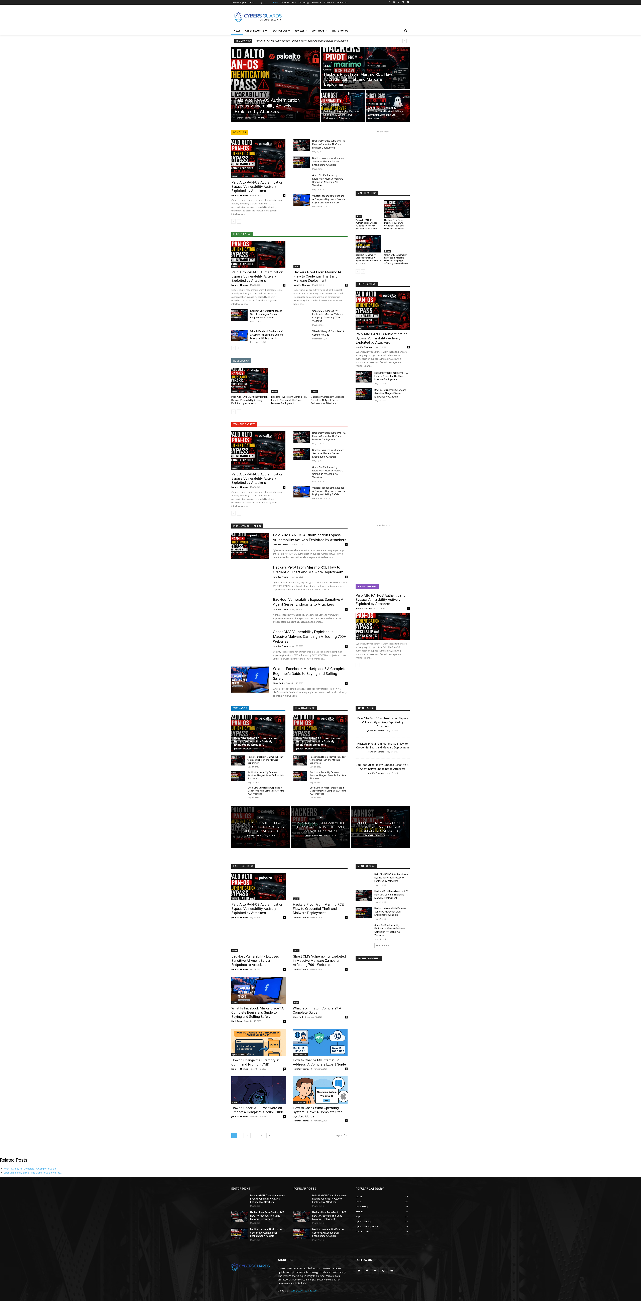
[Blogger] (359, 1270)
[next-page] (239, 221)
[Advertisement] (345, 16)
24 (262, 1135)
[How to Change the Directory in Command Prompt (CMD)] (258, 1042)
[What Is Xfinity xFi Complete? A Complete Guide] (301, 335)
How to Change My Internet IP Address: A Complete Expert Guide (319, 1062)
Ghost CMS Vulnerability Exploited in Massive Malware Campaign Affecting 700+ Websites (396, 259)
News (238, 95)
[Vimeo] (403, 2)
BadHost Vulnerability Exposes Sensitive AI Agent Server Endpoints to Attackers (328, 161)
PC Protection (299, 1102)
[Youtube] (408, 2)
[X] (398, 2)
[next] (404, 41)
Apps (234, 1002)
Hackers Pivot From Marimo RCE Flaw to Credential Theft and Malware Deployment (329, 144)
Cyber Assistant (239, 1054)
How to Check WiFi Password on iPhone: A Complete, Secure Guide (257, 1110)
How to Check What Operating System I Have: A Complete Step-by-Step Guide (318, 1112)
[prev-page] (233, 221)
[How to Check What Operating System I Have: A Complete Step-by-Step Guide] (320, 1090)
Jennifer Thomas (239, 195)
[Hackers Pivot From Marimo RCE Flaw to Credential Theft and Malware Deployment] (365, 68)
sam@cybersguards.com (304, 1290)
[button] (406, 31)
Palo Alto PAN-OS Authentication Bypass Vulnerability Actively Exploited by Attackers (301, 40)
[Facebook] (389, 2)
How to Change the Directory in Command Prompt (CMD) (255, 1062)
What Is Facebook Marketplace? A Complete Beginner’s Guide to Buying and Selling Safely (329, 199)
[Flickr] (375, 1270)
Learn (328, 69)
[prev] (399, 41)
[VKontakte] (391, 1270)
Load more (381, 945)
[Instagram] (394, 2)
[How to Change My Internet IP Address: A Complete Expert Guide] (320, 1042)
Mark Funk (278, 683)
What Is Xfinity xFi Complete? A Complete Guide (317, 1010)
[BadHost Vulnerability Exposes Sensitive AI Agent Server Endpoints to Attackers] (343, 106)
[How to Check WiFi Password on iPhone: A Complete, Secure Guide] (258, 1090)
